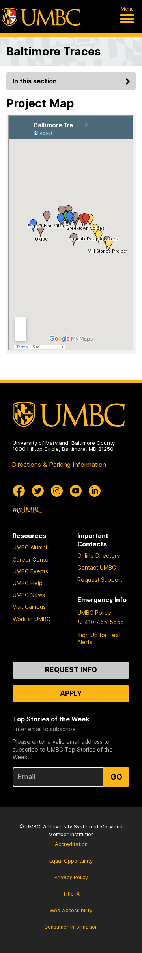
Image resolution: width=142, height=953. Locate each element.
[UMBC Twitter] (38, 491)
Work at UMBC (31, 619)
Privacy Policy (71, 877)
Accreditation (71, 844)
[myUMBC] (27, 509)
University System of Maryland (85, 826)
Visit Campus (29, 606)
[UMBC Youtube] (75, 491)
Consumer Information (71, 927)
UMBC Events (30, 571)
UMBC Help (28, 583)
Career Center (31, 559)
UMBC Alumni (30, 547)
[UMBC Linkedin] (94, 491)
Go (116, 777)
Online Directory (98, 555)
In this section (35, 81)
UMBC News (29, 595)
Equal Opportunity (71, 861)
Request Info (71, 669)
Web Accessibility (71, 910)
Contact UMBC (96, 567)
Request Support (99, 579)
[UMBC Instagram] (56, 491)
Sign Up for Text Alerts (99, 638)
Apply (71, 693)
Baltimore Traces (53, 51)
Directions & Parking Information (59, 464)
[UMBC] (41, 17)
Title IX (71, 894)
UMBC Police (94, 612)
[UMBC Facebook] (19, 491)
